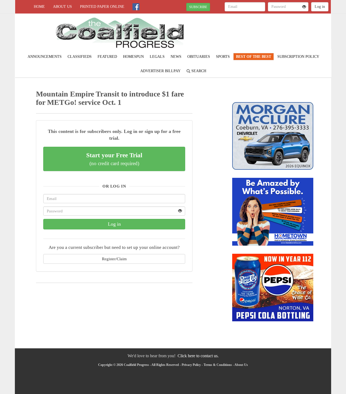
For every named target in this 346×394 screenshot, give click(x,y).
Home (39, 7)
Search (198, 71)
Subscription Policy (298, 57)
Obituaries (198, 57)
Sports (223, 57)
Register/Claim (114, 258)
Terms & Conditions (218, 365)
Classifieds (80, 57)
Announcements (45, 57)
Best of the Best (253, 57)
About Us (62, 7)
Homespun (133, 57)
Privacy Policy (191, 365)
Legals (157, 57)
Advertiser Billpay (160, 71)
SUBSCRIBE (198, 7)
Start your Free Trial (114, 159)
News (176, 57)
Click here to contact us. (198, 355)
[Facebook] (136, 7)
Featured (107, 57)
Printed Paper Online (102, 7)
